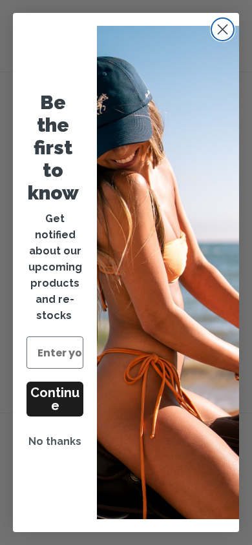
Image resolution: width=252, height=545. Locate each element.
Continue (54, 399)
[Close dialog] (222, 29)
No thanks (54, 441)
